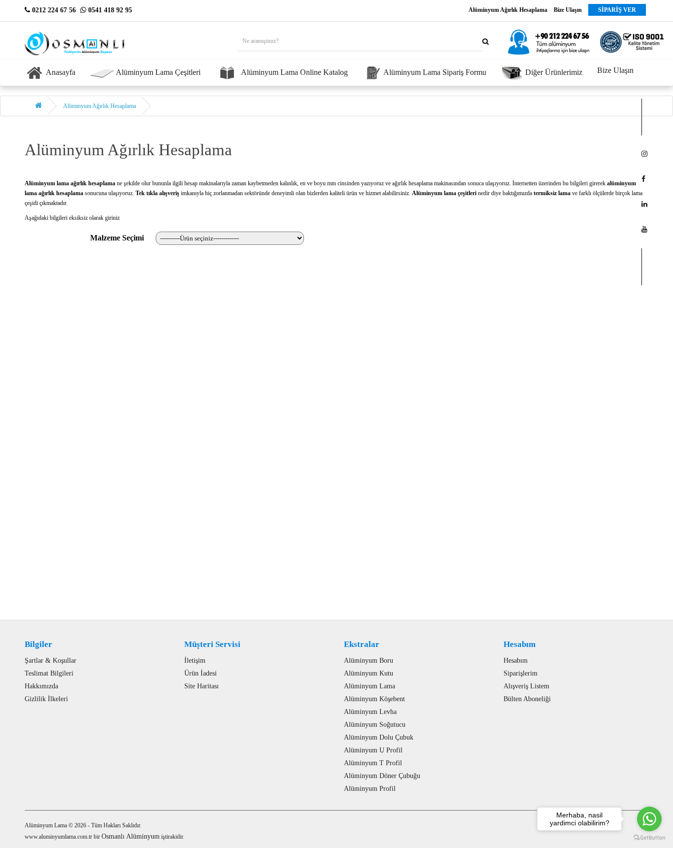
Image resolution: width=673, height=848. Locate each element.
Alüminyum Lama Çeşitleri (157, 72)
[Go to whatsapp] (649, 819)
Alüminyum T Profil (373, 763)
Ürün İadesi (200, 673)
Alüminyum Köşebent (374, 699)
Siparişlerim (521, 673)
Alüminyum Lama (369, 686)
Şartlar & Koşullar (50, 660)
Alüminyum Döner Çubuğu (382, 776)
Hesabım (516, 660)
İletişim (194, 660)
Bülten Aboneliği (527, 699)
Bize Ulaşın (615, 70)
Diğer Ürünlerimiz (552, 72)
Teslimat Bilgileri (49, 673)
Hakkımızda (41, 686)
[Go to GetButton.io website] (649, 838)
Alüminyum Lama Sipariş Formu (434, 72)
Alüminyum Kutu (368, 673)
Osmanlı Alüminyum (130, 836)
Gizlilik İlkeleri (46, 699)
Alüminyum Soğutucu (374, 724)
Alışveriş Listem (526, 686)
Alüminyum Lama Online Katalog (293, 72)
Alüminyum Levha (370, 711)
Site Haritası (201, 686)
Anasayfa (59, 72)
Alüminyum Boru (368, 660)
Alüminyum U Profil (373, 750)
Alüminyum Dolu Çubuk (378, 737)
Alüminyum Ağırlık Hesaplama (99, 105)
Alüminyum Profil (370, 788)
